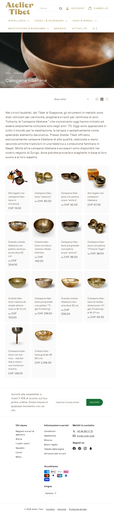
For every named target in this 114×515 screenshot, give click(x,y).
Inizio (8, 73)
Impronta (62, 509)
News (18, 456)
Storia (19, 439)
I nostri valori (23, 443)
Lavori (19, 452)
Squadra (20, 448)
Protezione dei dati (78, 509)
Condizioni (50, 431)
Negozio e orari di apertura (25, 433)
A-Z (95, 28)
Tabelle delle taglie (54, 449)
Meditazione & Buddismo (27, 28)
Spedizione (50, 435)
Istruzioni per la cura (55, 453)
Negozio (60, 28)
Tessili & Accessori (49, 20)
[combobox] (51, 8)
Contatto (50, 509)
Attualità (79, 28)
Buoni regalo (51, 444)
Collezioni (19, 73)
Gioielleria (17, 20)
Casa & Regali (83, 20)
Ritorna (48, 440)
